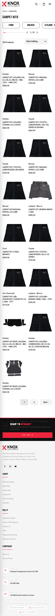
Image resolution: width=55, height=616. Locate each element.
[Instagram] (10, 466)
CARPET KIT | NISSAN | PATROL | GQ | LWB (38, 78)
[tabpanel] (11, 25)
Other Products (8, 499)
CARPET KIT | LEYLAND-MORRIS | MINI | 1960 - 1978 (40, 298)
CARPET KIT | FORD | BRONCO (11, 253)
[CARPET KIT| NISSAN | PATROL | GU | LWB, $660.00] (15, 191)
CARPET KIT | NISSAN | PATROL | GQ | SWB (38, 168)
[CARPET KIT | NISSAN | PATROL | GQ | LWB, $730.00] (41, 58)
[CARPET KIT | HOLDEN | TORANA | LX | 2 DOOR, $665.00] (15, 103)
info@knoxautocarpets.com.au (22, 595)
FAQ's (5, 531)
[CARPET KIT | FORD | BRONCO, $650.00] (15, 233)
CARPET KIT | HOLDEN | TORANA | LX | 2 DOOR (12, 123)
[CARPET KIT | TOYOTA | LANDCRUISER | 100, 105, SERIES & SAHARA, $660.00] (41, 103)
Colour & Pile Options (10, 522)
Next (45, 402)
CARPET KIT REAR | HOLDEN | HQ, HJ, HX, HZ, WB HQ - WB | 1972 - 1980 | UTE (14, 344)
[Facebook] (5, 466)
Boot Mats (6, 486)
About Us (6, 554)
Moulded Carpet (8, 482)
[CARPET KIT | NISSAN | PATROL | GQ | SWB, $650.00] (41, 148)
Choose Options (14, 67)
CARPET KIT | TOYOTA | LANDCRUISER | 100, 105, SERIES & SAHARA (39, 124)
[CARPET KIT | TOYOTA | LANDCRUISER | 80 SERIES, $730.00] (15, 148)
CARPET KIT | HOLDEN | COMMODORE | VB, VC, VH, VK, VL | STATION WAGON (39, 344)
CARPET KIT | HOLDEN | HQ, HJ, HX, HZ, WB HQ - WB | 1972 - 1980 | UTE (14, 80)
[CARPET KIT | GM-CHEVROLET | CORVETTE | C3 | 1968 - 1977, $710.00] (15, 278)
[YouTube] (15, 466)
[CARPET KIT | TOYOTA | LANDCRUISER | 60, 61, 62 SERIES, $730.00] (41, 233)
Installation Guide (9, 518)
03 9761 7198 (14, 583)
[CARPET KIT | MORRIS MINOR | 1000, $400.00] (41, 191)
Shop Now (26, 435)
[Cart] (44, 4)
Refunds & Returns (9, 539)
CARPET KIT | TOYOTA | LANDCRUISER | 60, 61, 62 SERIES (39, 254)
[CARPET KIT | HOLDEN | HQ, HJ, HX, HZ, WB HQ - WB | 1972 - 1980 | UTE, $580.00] (15, 58)
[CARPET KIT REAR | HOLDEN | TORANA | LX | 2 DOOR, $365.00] (15, 368)
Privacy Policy (8, 558)
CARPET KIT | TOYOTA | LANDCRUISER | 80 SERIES (13, 168)
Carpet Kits (7, 494)
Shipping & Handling (10, 535)
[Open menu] (50, 4)
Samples (6, 503)
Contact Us (7, 526)
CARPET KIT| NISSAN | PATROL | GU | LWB (12, 210)
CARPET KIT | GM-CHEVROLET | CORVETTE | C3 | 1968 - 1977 (14, 299)
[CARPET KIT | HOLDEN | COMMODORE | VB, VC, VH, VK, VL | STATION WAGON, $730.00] (41, 323)
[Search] (36, 4)
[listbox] (36, 41)
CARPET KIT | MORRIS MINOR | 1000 (40, 210)
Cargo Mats (7, 490)
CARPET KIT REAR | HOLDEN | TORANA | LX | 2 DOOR (14, 387)
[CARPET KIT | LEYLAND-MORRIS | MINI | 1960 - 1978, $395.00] (41, 278)
